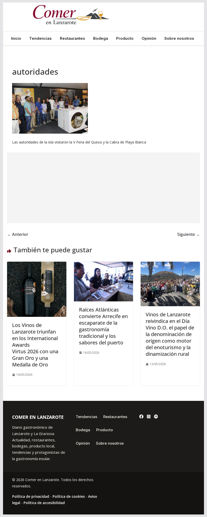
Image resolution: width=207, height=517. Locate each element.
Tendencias (40, 38)
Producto (125, 38)
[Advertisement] (103, 187)
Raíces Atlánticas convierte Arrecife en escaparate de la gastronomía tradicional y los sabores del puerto (103, 326)
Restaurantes (72, 38)
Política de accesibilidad (44, 502)
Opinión (149, 38)
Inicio (16, 38)
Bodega (100, 38)
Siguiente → (188, 234)
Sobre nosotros (179, 38)
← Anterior (17, 234)
